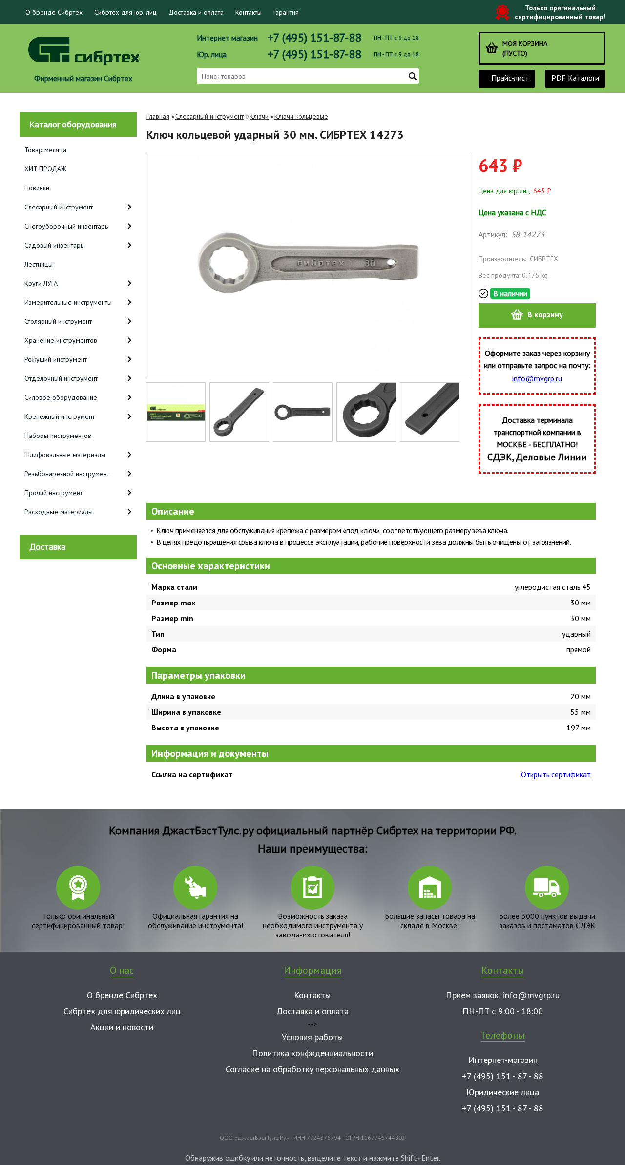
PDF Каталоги (575, 78)
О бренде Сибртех (54, 12)
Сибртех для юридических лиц (122, 1011)
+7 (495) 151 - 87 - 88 (502, 1076)
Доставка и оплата (196, 12)
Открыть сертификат (556, 774)
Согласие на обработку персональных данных (312, 1069)
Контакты (248, 12)
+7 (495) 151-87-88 (314, 37)
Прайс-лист (510, 78)
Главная (157, 116)
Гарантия (286, 12)
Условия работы (312, 1036)
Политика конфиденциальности (312, 1053)
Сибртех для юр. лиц (125, 12)
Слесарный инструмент (209, 116)
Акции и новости (121, 1027)
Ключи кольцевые (301, 116)
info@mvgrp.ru (537, 378)
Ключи (259, 116)
